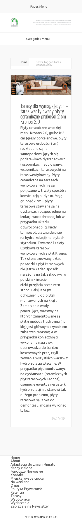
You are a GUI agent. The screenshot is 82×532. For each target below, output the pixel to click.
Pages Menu (38, 6)
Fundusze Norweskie (26, 471)
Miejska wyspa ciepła (27, 478)
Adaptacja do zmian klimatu (32, 464)
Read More (58, 418)
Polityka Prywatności (26, 489)
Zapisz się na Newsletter (29, 506)
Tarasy (15, 496)
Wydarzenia (19, 503)
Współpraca (20, 499)
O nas (15, 485)
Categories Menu (38, 39)
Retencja (17, 492)
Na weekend (20, 482)
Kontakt (16, 475)
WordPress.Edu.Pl (46, 517)
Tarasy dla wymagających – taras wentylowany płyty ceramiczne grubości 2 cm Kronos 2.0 (44, 113)
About (15, 461)
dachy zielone (21, 468)
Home (23, 61)
